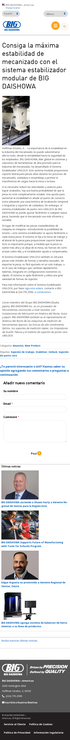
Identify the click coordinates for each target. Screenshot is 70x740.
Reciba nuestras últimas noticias (19, 640)
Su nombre (10, 391)
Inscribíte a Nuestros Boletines (21, 702)
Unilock (53, 352)
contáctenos (44, 292)
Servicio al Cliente (15, 724)
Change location (13, 8)
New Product (32, 345)
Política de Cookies (40, 724)
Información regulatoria (48, 732)
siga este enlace (34, 288)
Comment (10, 417)
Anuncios (18, 345)
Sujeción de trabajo (22, 352)
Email (7, 404)
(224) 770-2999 (14, 696)
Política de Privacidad (17, 732)
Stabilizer (41, 352)
